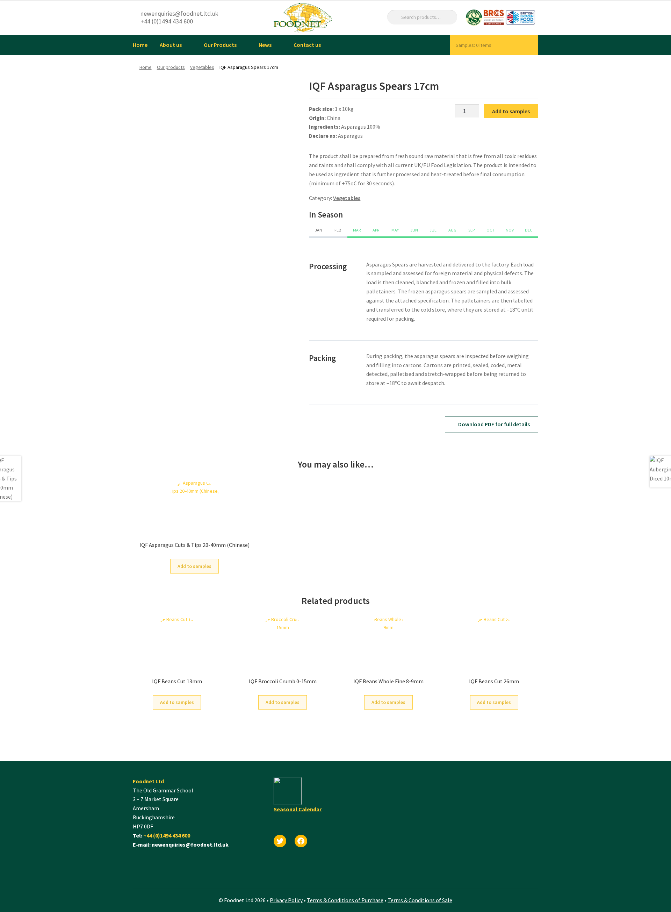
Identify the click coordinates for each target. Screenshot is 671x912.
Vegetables (202, 67)
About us (171, 44)
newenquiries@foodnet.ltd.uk (190, 844)
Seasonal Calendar (298, 809)
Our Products (220, 44)
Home (140, 44)
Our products (171, 67)
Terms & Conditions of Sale (420, 900)
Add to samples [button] (194, 566)
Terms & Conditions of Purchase (345, 900)
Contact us (307, 44)
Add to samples (511, 111)
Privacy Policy (286, 900)
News (265, 44)
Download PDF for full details (493, 424)
